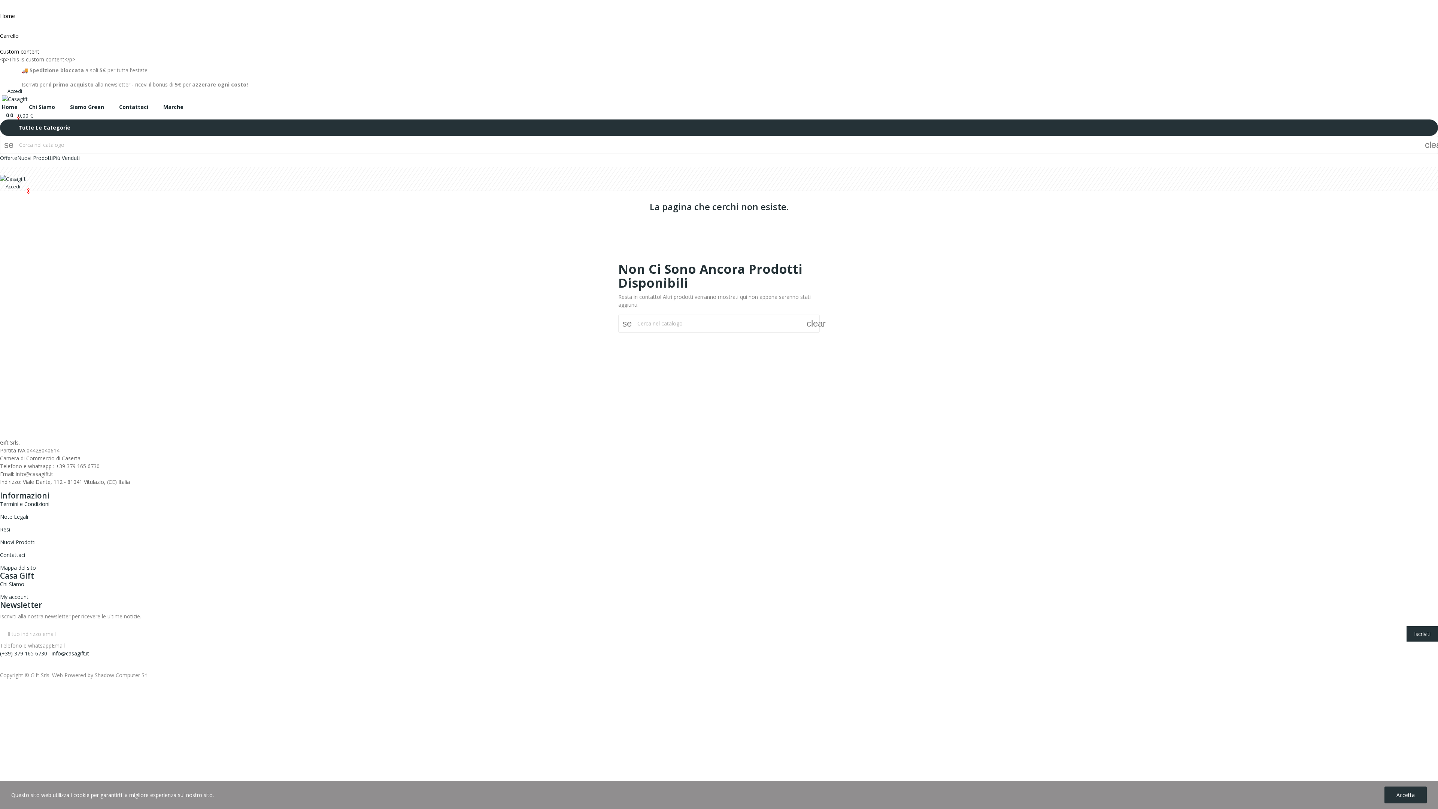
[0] (4, 115)
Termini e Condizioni (24, 503)
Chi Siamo (12, 584)
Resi (5, 529)
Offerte (8, 157)
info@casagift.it (70, 653)
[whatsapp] (33, 488)
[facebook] (4, 76)
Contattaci (12, 554)
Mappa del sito (18, 567)
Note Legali (14, 516)
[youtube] (26, 488)
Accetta (1405, 795)
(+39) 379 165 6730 (23, 653)
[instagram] (12, 76)
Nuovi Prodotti (35, 157)
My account (14, 596)
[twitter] (10, 488)
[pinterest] (41, 488)
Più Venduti (66, 157)
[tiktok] (20, 76)
